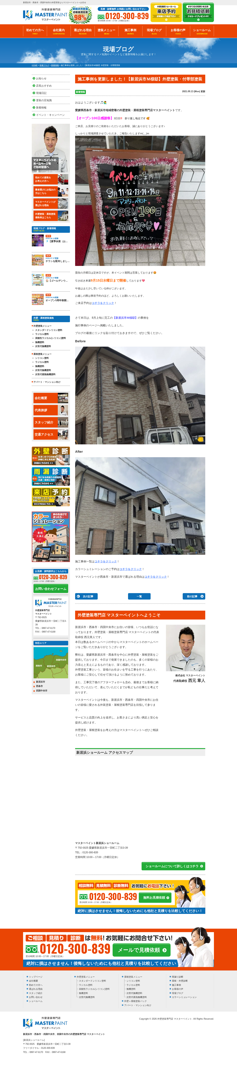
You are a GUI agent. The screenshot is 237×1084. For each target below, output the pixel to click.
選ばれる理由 (83, 31)
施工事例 (130, 31)
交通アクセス (44, 434)
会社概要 (41, 398)
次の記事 (88, 596)
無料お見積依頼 (154, 897)
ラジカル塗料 (42, 334)
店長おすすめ (44, 85)
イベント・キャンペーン (50, 114)
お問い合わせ (36, 997)
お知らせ (41, 78)
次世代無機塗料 (43, 346)
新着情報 (80, 92)
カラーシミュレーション (184, 997)
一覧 (139, 596)
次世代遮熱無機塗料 (45, 374)
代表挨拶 (41, 410)
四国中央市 (41, 690)
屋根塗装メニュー (133, 977)
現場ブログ (154, 31)
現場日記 (41, 92)
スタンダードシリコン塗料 (48, 330)
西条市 (39, 686)
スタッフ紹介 (44, 422)
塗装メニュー (106, 31)
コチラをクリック (103, 303)
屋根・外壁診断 (180, 981)
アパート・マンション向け (47, 382)
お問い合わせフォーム (50, 589)
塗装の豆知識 (44, 100)
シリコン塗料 (42, 358)
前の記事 (192, 596)
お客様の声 (178, 31)
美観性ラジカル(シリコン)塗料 (50, 338)
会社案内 (59, 31)
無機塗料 (39, 342)
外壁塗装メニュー (86, 977)
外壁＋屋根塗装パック (135, 1001)
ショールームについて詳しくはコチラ (172, 866)
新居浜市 (40, 681)
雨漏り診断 (177, 977)
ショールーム (202, 31)
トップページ (36, 977)
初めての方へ (35, 31)
